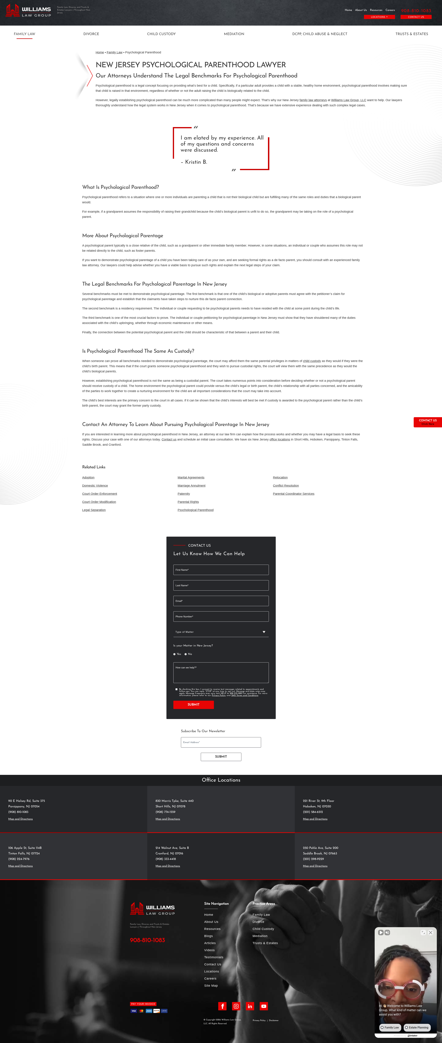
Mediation (234, 34)
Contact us (169, 439)
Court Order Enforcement (99, 493)
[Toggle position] (423, 932)
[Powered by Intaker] (412, 1036)
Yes (179, 654)
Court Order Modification (99, 502)
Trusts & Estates (412, 34)
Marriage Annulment (191, 485)
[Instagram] (236, 1006)
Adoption (88, 477)
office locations (280, 439)
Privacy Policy (218, 695)
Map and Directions (20, 819)
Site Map (211, 985)
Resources (376, 10)
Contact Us (416, 17)
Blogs (208, 936)
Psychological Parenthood (196, 510)
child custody (312, 361)
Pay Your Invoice (143, 1004)
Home (348, 10)
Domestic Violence (95, 485)
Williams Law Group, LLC (348, 100)
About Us (361, 10)
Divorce (91, 34)
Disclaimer (274, 1020)
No (190, 654)
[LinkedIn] (250, 1006)
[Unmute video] (381, 932)
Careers (390, 10)
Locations (211, 971)
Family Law (24, 34)
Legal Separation (94, 510)
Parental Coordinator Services (293, 493)
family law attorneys (313, 100)
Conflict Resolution (286, 485)
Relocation (280, 477)
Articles (210, 943)
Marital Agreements (191, 477)
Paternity (184, 493)
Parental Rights (188, 502)
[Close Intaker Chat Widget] (430, 932)
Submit (194, 704)
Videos (209, 950)
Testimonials (213, 957)
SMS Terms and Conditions (244, 695)
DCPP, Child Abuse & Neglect (319, 34)
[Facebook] (222, 1006)
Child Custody (161, 34)
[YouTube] (264, 1006)
